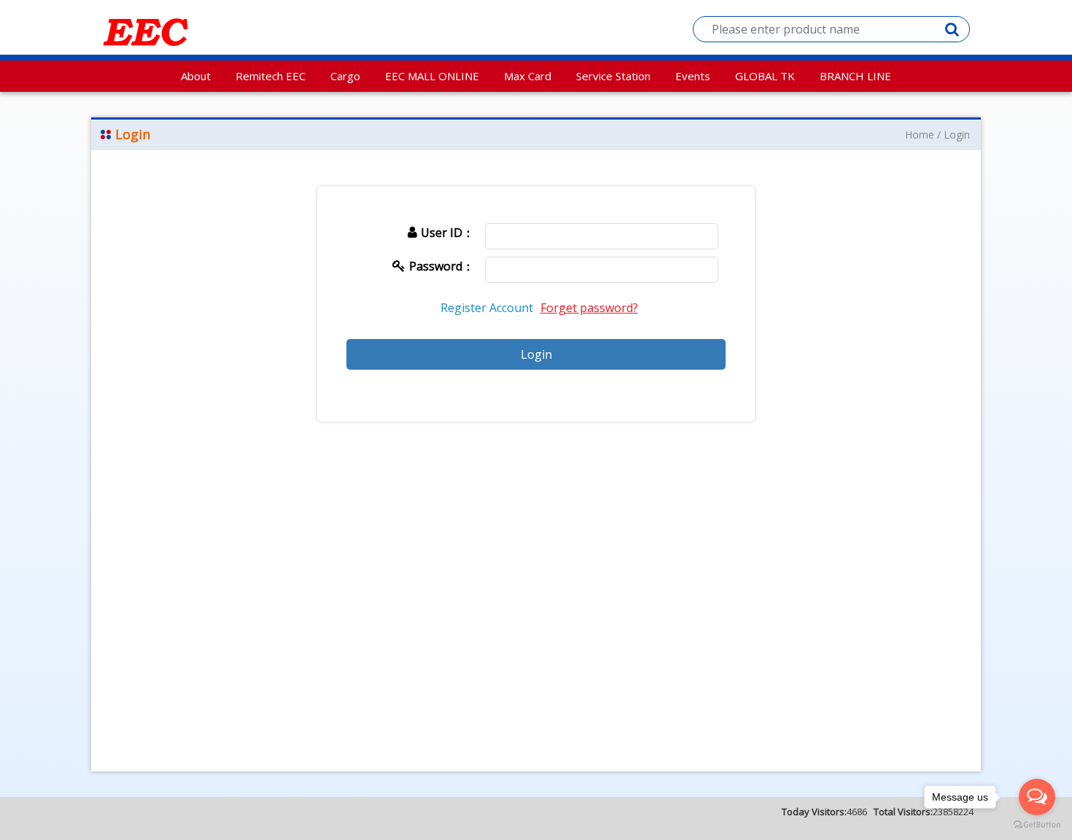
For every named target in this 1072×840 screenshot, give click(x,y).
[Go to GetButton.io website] (1037, 825)
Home (919, 134)
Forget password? (589, 308)
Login (957, 134)
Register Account (486, 308)
